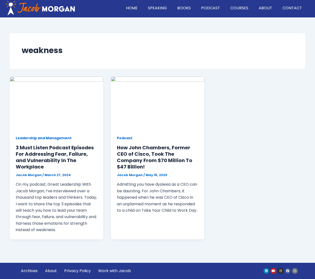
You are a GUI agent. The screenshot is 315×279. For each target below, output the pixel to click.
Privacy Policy (77, 271)
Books (184, 8)
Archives (29, 271)
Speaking (157, 8)
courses (239, 8)
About (265, 8)
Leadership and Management (44, 138)
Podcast (210, 8)
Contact (292, 8)
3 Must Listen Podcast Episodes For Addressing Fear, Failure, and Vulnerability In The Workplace (55, 157)
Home (132, 8)
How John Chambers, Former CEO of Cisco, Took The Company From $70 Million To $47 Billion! (154, 157)
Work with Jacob (114, 271)
